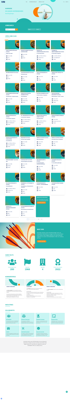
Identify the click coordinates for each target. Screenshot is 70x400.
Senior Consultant (51, 286)
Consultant (29, 286)
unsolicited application (41, 202)
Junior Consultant (10, 286)
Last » (42, 219)
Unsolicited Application (41, 241)
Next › (39, 219)
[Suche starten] (16, 29)
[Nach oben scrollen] (67, 392)
